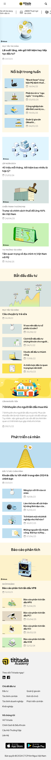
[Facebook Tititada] (8, 677)
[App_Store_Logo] (15, 745)
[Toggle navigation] (4, 3)
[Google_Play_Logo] (36, 745)
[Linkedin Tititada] (4, 677)
